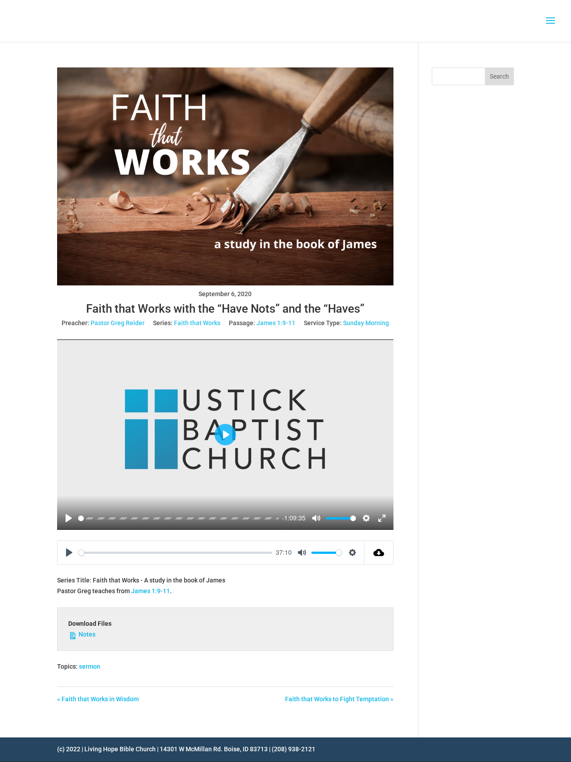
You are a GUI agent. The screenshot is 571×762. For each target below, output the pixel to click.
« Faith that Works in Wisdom (98, 699)
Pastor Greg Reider (118, 323)
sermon (89, 666)
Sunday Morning (366, 323)
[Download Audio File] (378, 552)
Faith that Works (197, 323)
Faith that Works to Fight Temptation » (339, 699)
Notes (86, 634)
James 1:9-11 (276, 323)
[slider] (178, 518)
